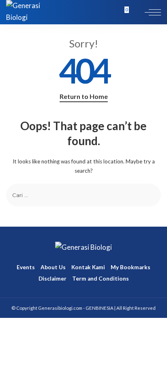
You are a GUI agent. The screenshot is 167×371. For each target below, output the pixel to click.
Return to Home (84, 96)
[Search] (135, 12)
